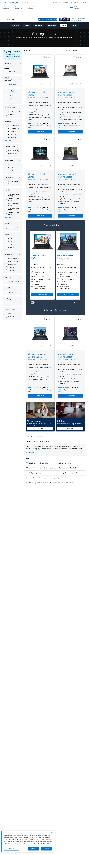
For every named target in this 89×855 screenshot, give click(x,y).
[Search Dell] (48, 2)
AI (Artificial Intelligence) (8, 79)
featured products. (60, 310)
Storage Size (8, 234)
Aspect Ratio (8, 288)
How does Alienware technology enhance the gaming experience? (46, 478)
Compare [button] (47, 57)
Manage (11, 848)
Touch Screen (9, 277)
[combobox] (35, 2)
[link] (65, 2)
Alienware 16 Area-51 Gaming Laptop (67, 175)
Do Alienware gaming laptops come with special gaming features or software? (50, 483)
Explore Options (40, 131)
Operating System (10, 147)
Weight (7, 224)
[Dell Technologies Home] (10, 2)
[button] (56, 2)
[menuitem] (19, 8)
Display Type (8, 299)
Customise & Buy (42, 294)
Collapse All (39, 436)
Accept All (46, 848)
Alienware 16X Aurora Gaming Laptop (68, 355)
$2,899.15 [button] (34, 264)
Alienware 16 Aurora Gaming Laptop (65, 256)
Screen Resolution (10, 310)
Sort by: (68, 50)
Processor (8, 121)
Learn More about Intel (76, 20)
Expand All (29, 436)
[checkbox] (10, 71)
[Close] (52, 833)
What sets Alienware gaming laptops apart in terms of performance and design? (51, 468)
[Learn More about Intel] (64, 19)
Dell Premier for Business (78, 7)
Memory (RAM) (9, 160)
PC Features (8, 254)
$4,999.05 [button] (60, 264)
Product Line (8, 63)
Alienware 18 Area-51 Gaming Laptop (67, 93)
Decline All (34, 848)
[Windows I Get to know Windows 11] (47, 19)
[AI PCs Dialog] (15, 84)
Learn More (40, 428)
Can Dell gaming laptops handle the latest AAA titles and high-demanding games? (51, 473)
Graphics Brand (9, 177)
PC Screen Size (9, 91)
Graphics (7, 190)
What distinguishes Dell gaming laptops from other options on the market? (49, 463)
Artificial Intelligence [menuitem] (6, 7)
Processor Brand (10, 108)
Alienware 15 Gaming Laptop (37, 93)
